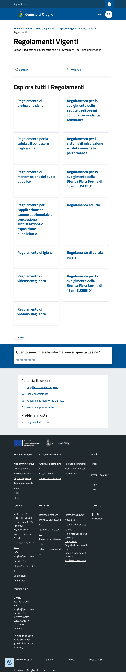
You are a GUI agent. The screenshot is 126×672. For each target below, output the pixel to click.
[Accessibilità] (9, 662)
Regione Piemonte (22, 4)
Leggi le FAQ (71, 541)
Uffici (16, 498)
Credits (70, 659)
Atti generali (89, 28)
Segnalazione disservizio (76, 547)
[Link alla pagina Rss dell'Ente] (98, 514)
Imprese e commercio (76, 463)
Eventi (94, 489)
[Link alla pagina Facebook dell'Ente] (92, 514)
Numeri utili (19, 580)
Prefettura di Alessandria (50, 541)
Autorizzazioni (46, 473)
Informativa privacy (75, 515)
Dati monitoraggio (23, 659)
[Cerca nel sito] (107, 14)
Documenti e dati (22, 468)
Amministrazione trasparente (38, 28)
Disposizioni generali (69, 28)
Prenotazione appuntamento (75, 554)
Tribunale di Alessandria (50, 551)
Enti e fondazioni (22, 473)
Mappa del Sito (96, 659)
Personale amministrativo (24, 485)
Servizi (49, 659)
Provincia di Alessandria (50, 522)
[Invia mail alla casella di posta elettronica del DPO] (22, 601)
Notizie (94, 463)
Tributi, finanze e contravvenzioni (76, 471)
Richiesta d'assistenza (75, 562)
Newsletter (96, 518)
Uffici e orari (20, 575)
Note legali (70, 519)
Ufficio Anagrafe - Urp (24, 568)
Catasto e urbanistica (50, 478)
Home (17, 28)
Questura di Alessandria (50, 532)
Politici (17, 493)
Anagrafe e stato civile (50, 466)
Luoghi (94, 484)
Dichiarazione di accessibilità (75, 527)
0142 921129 (21, 530)
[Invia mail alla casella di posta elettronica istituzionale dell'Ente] (24, 545)
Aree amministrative (24, 463)
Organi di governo (23, 478)
